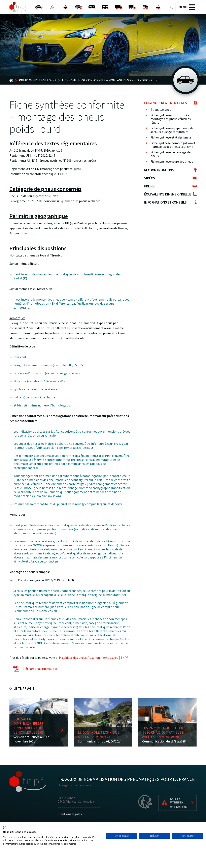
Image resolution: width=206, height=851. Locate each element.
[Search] (171, 7)
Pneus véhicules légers (37, 80)
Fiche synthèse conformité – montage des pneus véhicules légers (170, 118)
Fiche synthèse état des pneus (171, 137)
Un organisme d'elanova (74, 785)
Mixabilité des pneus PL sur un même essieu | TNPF (93, 658)
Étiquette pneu (160, 110)
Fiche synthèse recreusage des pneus (171, 154)
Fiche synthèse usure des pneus (171, 161)
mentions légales (70, 814)
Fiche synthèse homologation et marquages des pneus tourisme (172, 145)
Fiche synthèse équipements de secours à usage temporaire (171, 130)
